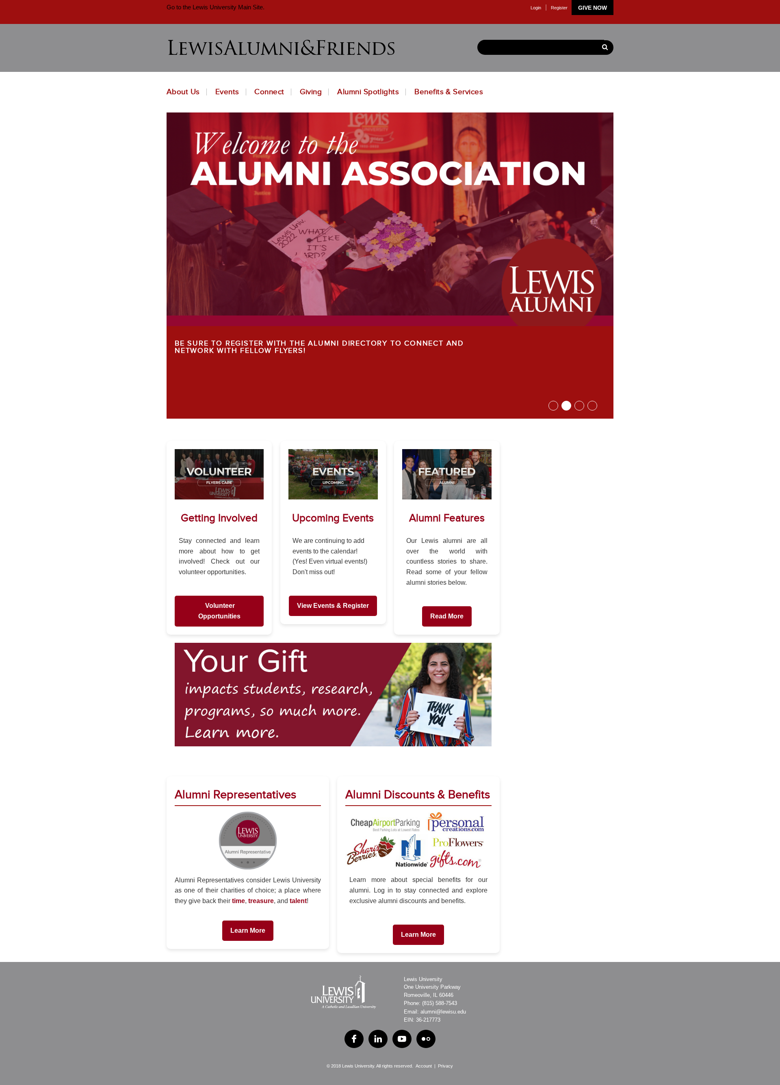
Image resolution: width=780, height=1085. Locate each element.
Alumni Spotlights (368, 92)
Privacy (445, 1065)
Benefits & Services (448, 92)
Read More (447, 616)
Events (227, 92)
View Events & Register (333, 605)
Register (559, 7)
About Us (183, 92)
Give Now (592, 7)
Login (536, 7)
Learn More (247, 930)
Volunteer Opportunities (219, 611)
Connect (269, 92)
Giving (311, 92)
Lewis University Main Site (227, 7)
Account (424, 1065)
